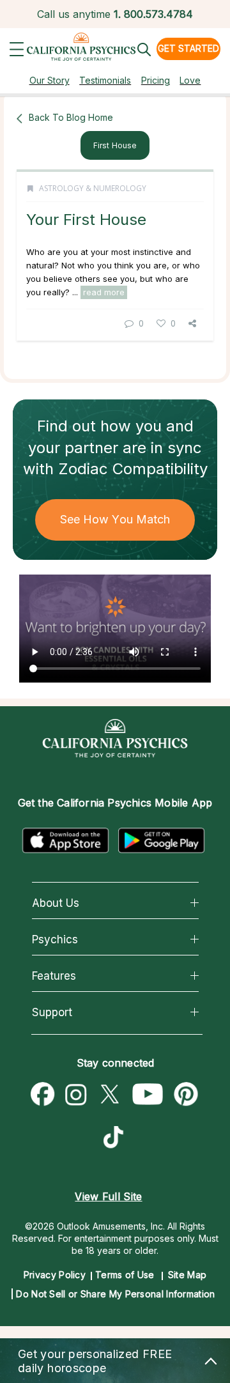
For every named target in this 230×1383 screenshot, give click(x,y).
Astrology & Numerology (92, 188)
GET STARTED (188, 48)
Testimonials (105, 80)
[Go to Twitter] (109, 1095)
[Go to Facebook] (43, 1095)
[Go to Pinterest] (186, 1095)
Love (190, 80)
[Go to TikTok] (116, 1139)
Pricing (155, 80)
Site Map (187, 1274)
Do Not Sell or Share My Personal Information (115, 1293)
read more (104, 292)
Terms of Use (125, 1274)
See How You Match (115, 519)
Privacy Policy (55, 1274)
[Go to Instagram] (76, 1095)
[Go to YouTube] (148, 1095)
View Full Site (108, 1196)
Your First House (86, 219)
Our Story (49, 80)
